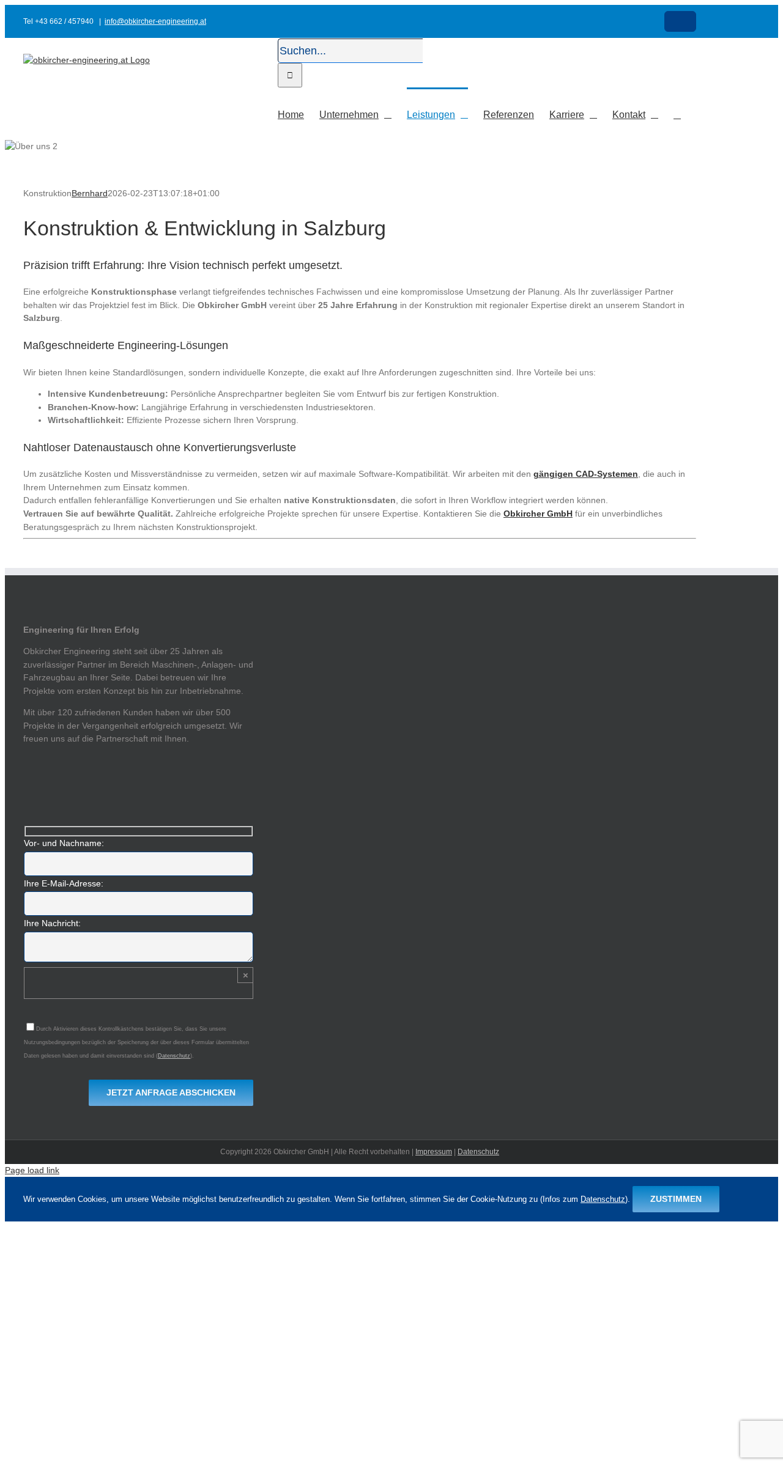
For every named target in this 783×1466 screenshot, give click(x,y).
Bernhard (90, 193)
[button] (677, 113)
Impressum (433, 1151)
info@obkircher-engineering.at (155, 21)
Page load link (32, 1170)
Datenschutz (174, 1056)
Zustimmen (676, 1199)
